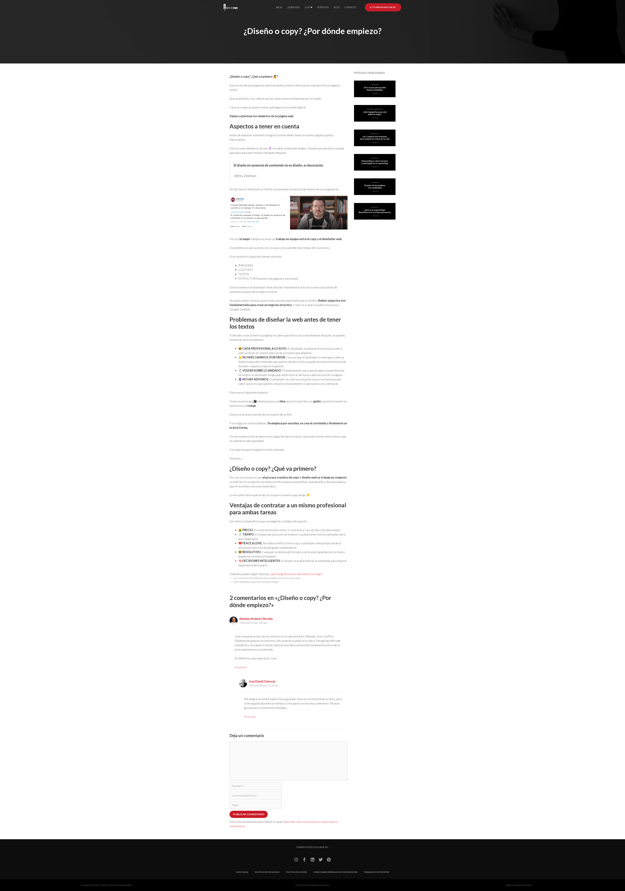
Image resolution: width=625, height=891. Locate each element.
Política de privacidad (267, 872)
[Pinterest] (329, 859)
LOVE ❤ (308, 7)
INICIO (279, 7)
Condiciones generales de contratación (335, 872)
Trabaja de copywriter (376, 872)
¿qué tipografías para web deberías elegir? (296, 574)
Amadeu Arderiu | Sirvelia (256, 618)
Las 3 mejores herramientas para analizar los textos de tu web (266, 578)
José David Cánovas (262, 681)
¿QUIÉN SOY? (293, 7)
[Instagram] (296, 859)
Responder (241, 667)
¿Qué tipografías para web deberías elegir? (256, 581)
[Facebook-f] (304, 859)
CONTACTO (350, 7)
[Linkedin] (312, 859)
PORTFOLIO (323, 7)
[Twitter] (321, 859)
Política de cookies (296, 872)
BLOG (337, 7)
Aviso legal (242, 872)
